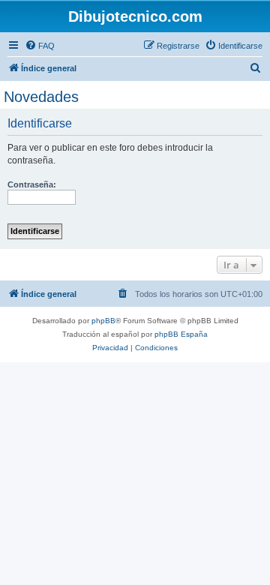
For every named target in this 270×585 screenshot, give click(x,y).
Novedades (41, 96)
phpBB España (181, 334)
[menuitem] (40, 46)
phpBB (104, 320)
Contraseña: (32, 184)
